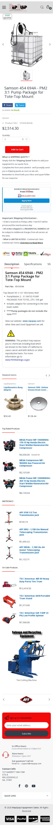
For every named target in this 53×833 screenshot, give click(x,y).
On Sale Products (10, 567)
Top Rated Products (11, 428)
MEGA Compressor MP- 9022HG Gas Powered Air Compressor (32, 463)
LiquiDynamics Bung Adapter (13, 388)
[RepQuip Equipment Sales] (18, 7)
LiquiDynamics (10, 383)
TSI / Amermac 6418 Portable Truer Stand (34, 597)
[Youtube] (33, 786)
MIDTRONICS (7, 501)
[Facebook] (19, 786)
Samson (5, 118)
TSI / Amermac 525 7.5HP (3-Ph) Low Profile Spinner (34, 614)
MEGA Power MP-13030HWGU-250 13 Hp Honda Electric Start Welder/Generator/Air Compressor (35, 482)
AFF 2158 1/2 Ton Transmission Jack (29, 513)
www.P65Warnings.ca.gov (17, 359)
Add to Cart (17, 149)
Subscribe (26, 733)
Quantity (6, 135)
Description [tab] (11, 264)
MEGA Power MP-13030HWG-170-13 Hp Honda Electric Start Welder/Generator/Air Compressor (34, 444)
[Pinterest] (26, 786)
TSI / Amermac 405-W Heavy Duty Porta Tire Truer (34, 580)
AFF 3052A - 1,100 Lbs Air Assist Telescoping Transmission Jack (32, 550)
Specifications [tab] (33, 264)
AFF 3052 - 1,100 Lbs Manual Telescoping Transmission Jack (33, 532)
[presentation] (46, 375)
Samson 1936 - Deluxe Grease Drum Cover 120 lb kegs (38, 388)
